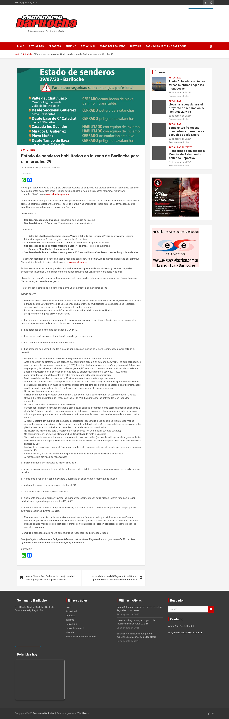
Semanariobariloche (50, 167)
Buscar (211, 609)
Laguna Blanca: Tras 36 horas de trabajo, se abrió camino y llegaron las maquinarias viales (50, 578)
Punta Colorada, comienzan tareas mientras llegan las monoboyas (187, 85)
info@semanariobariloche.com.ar (185, 632)
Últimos (160, 72)
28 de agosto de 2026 (179, 92)
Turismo (71, 46)
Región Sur (88, 46)
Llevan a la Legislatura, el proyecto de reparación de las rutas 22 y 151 (187, 108)
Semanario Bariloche (43, 713)
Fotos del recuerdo (113, 46)
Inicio (20, 46)
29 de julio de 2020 (30, 167)
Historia (135, 46)
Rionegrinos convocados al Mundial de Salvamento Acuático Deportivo (187, 154)
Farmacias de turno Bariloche (166, 46)
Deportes (55, 46)
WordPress (83, 713)
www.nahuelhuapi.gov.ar (57, 194)
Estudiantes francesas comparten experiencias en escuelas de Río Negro (187, 131)
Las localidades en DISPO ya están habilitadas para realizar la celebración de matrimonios (114, 578)
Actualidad (36, 46)
